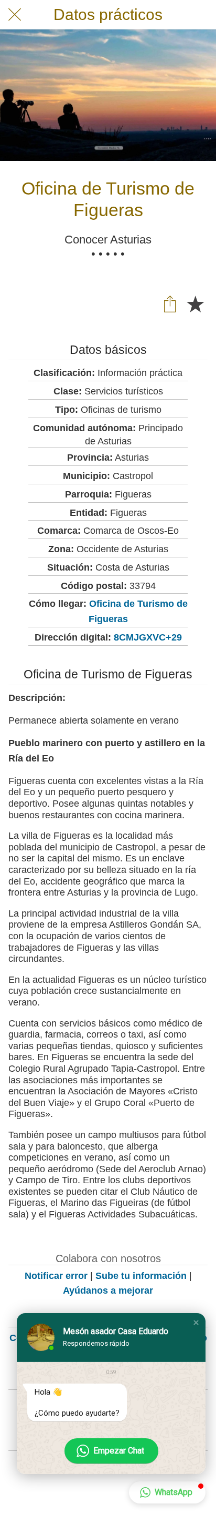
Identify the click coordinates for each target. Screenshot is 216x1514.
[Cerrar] (14, 14)
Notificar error (56, 1276)
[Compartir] (169, 303)
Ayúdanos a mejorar (108, 1290)
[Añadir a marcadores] (195, 303)
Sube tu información (141, 1276)
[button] (196, 1322)
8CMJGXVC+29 (148, 637)
